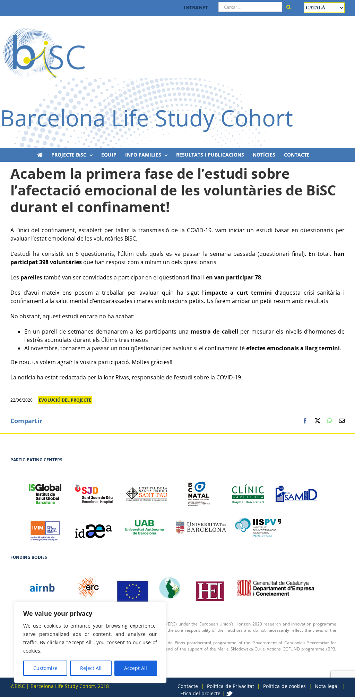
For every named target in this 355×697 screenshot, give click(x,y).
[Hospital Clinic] (248, 490)
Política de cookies (284, 686)
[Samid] (296, 490)
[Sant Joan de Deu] (94, 490)
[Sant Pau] (147, 490)
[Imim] (45, 527)
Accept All (135, 668)
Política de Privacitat (230, 686)
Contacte (188, 686)
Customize (45, 668)
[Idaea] (93, 527)
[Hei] (210, 587)
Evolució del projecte (65, 400)
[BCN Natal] (199, 490)
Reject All (91, 668)
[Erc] (133, 588)
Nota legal (327, 686)
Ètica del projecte (200, 693)
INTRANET (196, 7)
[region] (90, 642)
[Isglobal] (45, 490)
